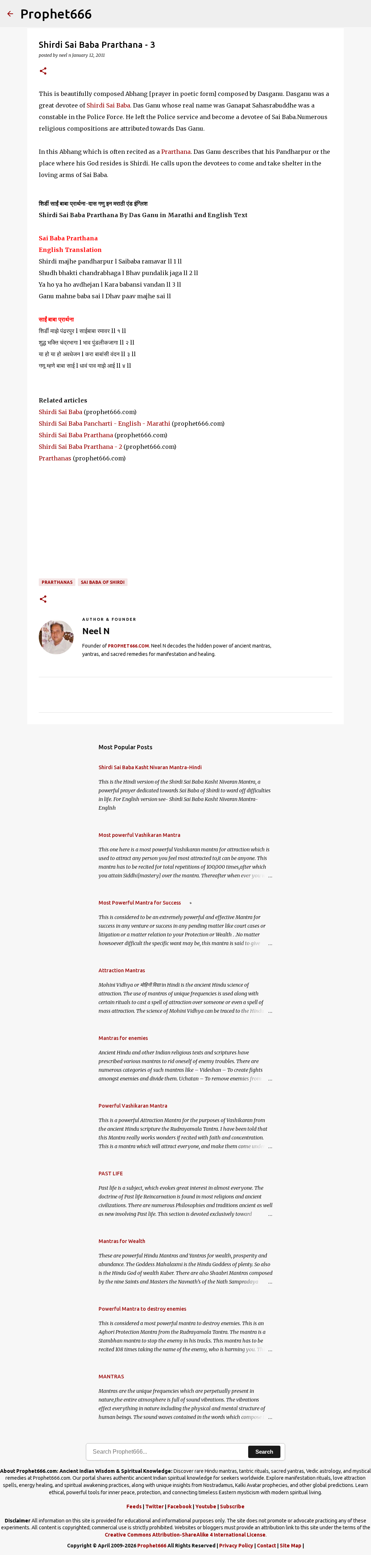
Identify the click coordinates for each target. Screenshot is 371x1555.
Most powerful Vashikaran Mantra (139, 835)
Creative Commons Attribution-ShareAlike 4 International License (185, 1535)
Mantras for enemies (123, 1038)
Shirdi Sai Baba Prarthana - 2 (80, 446)
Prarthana (176, 151)
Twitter (154, 1506)
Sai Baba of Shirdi (103, 582)
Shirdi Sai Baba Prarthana (76, 435)
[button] (43, 71)
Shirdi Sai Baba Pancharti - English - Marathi (104, 423)
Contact (266, 1545)
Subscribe (232, 1506)
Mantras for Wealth (122, 1241)
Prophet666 (56, 13)
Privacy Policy (236, 1545)
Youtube (205, 1506)
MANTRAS (111, 1376)
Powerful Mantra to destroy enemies (142, 1309)
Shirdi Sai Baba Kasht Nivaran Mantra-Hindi (150, 767)
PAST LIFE (111, 1173)
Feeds (134, 1506)
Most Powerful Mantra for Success (140, 903)
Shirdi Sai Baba (108, 105)
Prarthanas (55, 458)
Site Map (290, 1545)
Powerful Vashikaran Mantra (133, 1106)
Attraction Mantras (122, 970)
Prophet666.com (128, 646)
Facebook (179, 1506)
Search (264, 1452)
